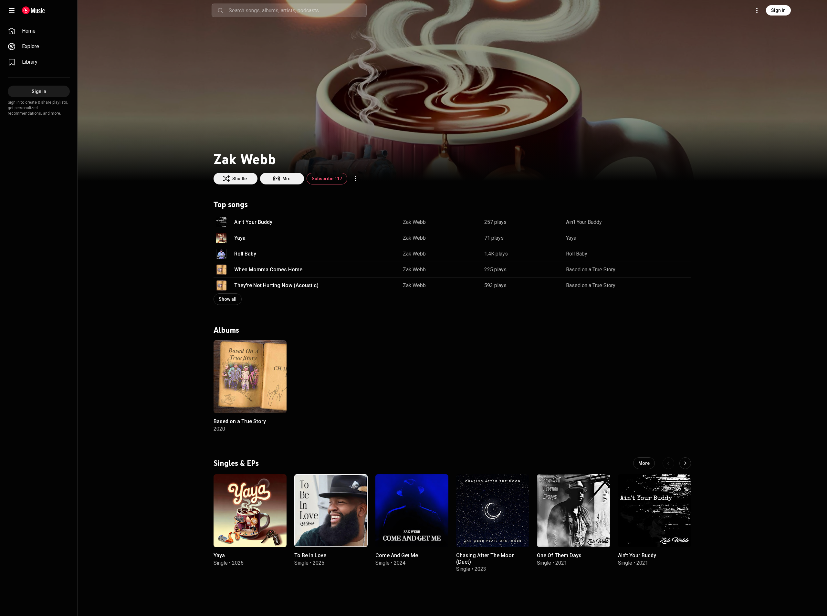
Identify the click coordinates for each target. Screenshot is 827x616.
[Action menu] (355, 178)
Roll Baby (245, 254)
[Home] (33, 10)
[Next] (685, 463)
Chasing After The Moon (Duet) (485, 559)
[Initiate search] (220, 10)
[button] (221, 222)
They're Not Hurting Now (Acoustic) (276, 285)
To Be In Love (310, 556)
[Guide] (12, 10)
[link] (39, 31)
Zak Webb (414, 222)
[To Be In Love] (330, 510)
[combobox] (297, 10)
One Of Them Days (559, 556)
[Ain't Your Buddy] (654, 510)
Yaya (240, 238)
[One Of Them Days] (573, 510)
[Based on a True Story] (250, 376)
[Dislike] (666, 222)
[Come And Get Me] (411, 510)
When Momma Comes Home (268, 269)
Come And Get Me (396, 556)
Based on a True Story (590, 269)
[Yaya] (250, 510)
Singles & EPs (236, 463)
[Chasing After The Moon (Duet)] (492, 510)
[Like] (653, 222)
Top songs (231, 204)
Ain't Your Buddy (253, 222)
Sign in (778, 10)
